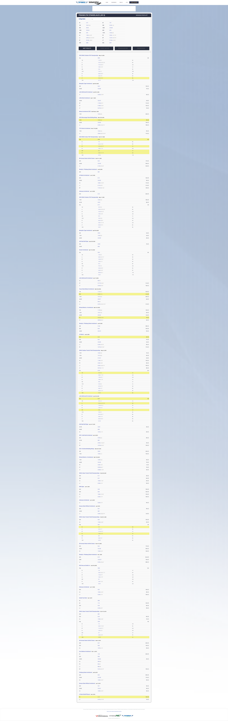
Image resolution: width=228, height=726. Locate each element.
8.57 (99, 643)
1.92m (99, 407)
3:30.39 (99, 180)
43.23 (99, 202)
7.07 (110, 22)
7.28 (99, 570)
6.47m (99, 699)
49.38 (87, 27)
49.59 (99, 381)
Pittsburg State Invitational (85, 672)
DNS (99, 246)
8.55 (99, 161)
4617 (99, 524)
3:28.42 (99, 659)
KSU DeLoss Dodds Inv (84, 565)
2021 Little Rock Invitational (86, 435)
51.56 (99, 69)
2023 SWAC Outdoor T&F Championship (88, 55)
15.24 (99, 265)
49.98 (99, 244)
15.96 (99, 453)
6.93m (99, 442)
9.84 (99, 519)
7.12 (99, 603)
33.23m (87, 40)
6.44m (99, 572)
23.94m (99, 285)
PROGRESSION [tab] (141, 48)
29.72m (99, 386)
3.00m (99, 388)
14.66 (110, 32)
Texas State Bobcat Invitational (86, 289)
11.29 (99, 60)
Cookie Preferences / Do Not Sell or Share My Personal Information (133, 709)
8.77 (99, 632)
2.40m (99, 581)
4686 (87, 42)
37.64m (111, 40)
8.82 (99, 491)
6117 (99, 204)
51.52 (99, 326)
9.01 (99, 686)
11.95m (99, 405)
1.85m (99, 592)
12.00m (99, 259)
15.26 (99, 131)
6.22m (99, 608)
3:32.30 (99, 548)
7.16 (99, 623)
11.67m (99, 64)
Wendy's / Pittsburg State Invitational (88, 169)
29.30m (99, 467)
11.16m (99, 628)
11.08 (99, 254)
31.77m (99, 283)
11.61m (99, 187)
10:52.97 (99, 559)
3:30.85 (99, 122)
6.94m (87, 37)
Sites (105, 709)
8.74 (99, 177)
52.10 (99, 263)
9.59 (99, 605)
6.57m (99, 304)
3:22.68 (99, 677)
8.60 (99, 328)
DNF (99, 171)
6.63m (99, 365)
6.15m (99, 62)
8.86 (99, 645)
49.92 (99, 233)
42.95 (99, 426)
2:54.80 (111, 27)
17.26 (99, 71)
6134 (99, 370)
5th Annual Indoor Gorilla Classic (87, 543)
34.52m (99, 390)
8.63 (99, 546)
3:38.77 (99, 299)
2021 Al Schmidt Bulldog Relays (86, 448)
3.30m (99, 416)
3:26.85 (99, 342)
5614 (99, 252)
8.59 (99, 616)
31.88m (99, 105)
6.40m (99, 125)
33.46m (99, 94)
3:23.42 (99, 315)
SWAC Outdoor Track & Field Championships (89, 350)
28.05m (99, 320)
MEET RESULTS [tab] (87, 48)
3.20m (99, 464)
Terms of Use (101, 709)
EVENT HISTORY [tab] (105, 48)
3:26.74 (99, 331)
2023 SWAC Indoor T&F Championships (88, 136)
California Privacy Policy (93, 709)
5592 (99, 58)
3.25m (99, 75)
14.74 (99, 355)
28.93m (99, 272)
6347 (110, 42)
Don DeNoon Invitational (85, 651)
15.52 (99, 114)
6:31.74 (99, 80)
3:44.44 (99, 462)
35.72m (99, 368)
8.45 (87, 32)
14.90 (99, 235)
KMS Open (81, 486)
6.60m (99, 513)
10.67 (87, 25)
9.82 (99, 589)
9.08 (99, 489)
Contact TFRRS (117, 709)
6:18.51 (99, 274)
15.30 (99, 353)
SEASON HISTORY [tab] (123, 48)
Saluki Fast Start (83, 598)
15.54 (99, 199)
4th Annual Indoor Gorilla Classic (87, 640)
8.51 (99, 478)
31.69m (99, 268)
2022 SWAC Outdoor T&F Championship (88, 197)
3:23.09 (99, 238)
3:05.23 (99, 540)
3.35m (110, 35)
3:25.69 (99, 163)
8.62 (99, 339)
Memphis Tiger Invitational (85, 83)
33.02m (99, 220)
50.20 (99, 451)
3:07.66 (99, 155)
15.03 (99, 412)
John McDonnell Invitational (86, 92)
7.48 (99, 654)
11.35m (99, 103)
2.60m (99, 270)
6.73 (87, 22)
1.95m (87, 35)
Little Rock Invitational (84, 98)
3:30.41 (99, 688)
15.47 (99, 312)
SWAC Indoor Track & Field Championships (89, 473)
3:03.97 (99, 583)
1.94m (99, 213)
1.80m (99, 182)
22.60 (110, 25)
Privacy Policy (85, 709)
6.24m (99, 344)
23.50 (99, 437)
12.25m (99, 211)
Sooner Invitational (83, 249)
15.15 (99, 296)
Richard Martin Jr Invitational (86, 307)
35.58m (99, 469)
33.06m (99, 73)
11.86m (99, 377)
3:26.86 (99, 88)
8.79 (99, 557)
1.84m (99, 551)
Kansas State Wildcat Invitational (87, 506)
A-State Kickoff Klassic (84, 694)
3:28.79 (99, 100)
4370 (99, 621)
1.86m (99, 148)
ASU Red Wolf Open (83, 241)
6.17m (99, 185)
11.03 (99, 310)
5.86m (99, 133)
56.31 (99, 86)
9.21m (99, 669)
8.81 (99, 508)
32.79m (99, 108)
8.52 (110, 30)
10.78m (99, 445)
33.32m (99, 418)
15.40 (99, 218)
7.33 (99, 141)
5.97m (99, 529)
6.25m (99, 209)
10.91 (99, 207)
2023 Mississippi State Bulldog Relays (88, 117)
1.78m (99, 360)
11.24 (99, 291)
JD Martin (81, 334)
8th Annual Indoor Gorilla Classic (87, 158)
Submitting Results (110, 709)
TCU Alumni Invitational (85, 128)
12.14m (99, 531)
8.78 (99, 193)
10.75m (99, 347)
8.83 (99, 675)
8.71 (99, 475)
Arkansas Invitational (84, 191)
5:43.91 (99, 227)
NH (98, 280)
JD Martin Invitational (84, 175)
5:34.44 (87, 30)
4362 (99, 568)
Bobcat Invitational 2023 (85, 111)
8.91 (99, 579)
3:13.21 (99, 358)
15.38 (99, 459)
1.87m (99, 261)
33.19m (99, 414)
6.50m (99, 483)
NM (98, 666)
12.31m (111, 37)
